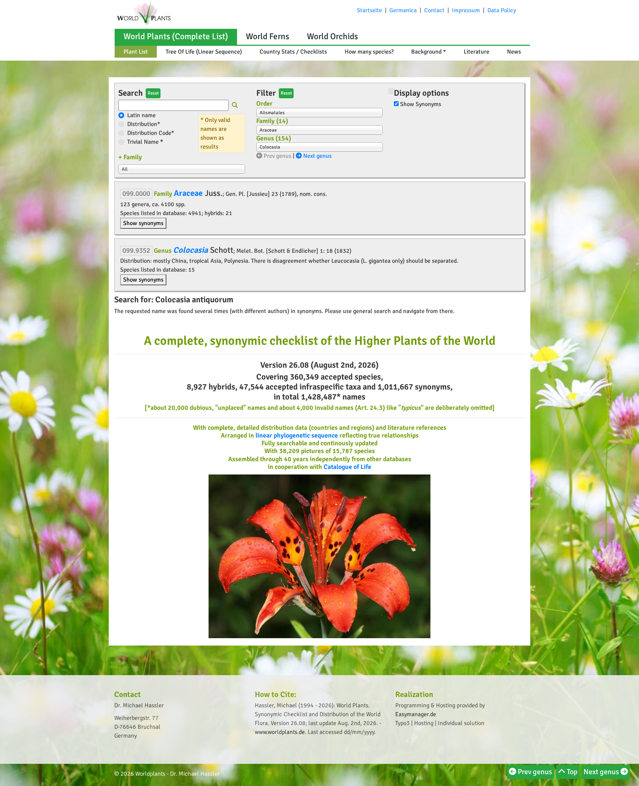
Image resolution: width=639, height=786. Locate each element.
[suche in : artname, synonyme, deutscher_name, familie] (235, 106)
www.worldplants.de (280, 732)
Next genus (317, 156)
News (514, 51)
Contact (434, 10)
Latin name (141, 115)
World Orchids (332, 36)
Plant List (136, 51)
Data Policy (501, 10)
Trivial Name (145, 142)
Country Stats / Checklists (293, 51)
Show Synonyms (420, 104)
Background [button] (426, 51)
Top (571, 771)
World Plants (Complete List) (176, 36)
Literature (476, 51)
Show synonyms (143, 223)
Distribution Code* (150, 133)
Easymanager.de (415, 714)
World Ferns (267, 36)
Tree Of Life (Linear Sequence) (204, 51)
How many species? (369, 51)
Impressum (466, 10)
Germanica (403, 10)
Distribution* (143, 124)
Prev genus (276, 156)
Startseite (369, 10)
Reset (153, 93)
